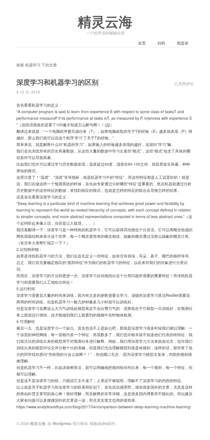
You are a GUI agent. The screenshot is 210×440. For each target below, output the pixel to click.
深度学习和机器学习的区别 (57, 82)
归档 (161, 43)
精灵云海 (105, 22)
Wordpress (61, 423)
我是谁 (182, 43)
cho (104, 423)
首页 (142, 43)
